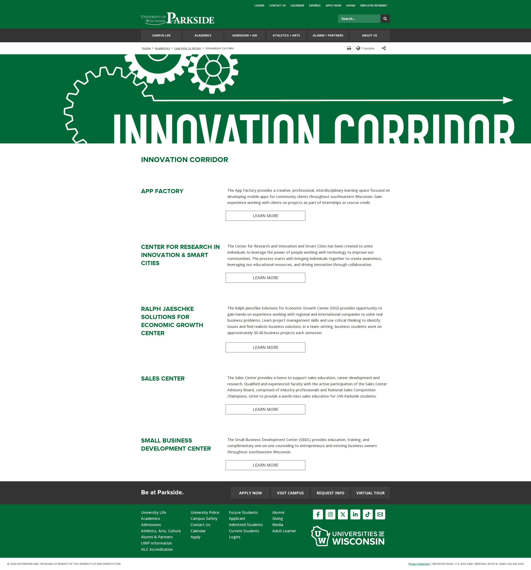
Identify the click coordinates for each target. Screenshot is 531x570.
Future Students (243, 512)
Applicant (237, 518)
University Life (153, 512)
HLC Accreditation (157, 549)
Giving (277, 518)
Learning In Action (187, 48)
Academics (162, 48)
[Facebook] (318, 514)
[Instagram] (330, 514)
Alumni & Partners (157, 536)
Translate (368, 48)
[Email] (380, 514)
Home (146, 48)
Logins (234, 536)
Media (277, 524)
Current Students (244, 530)
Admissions (151, 524)
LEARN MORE (265, 215)
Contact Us (200, 524)
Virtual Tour (370, 492)
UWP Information (156, 543)
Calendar (198, 530)
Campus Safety (204, 518)
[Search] (385, 19)
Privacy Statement (419, 564)
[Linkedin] (355, 514)
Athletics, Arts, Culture (161, 530)
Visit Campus (290, 492)
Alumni (278, 512)
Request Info (330, 492)
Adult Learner (284, 530)
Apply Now (250, 492)
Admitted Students (246, 524)
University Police (205, 512)
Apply (195, 536)
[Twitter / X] (343, 514)
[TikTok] (368, 514)
